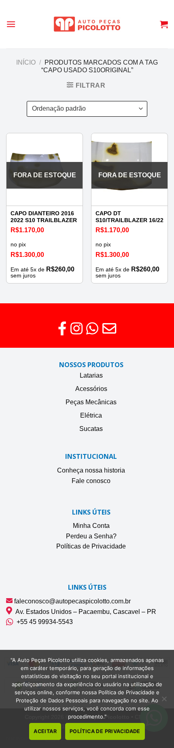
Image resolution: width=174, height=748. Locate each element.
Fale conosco (91, 480)
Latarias (91, 375)
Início (26, 62)
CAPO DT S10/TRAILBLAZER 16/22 (129, 217)
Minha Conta (91, 525)
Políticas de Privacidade (91, 546)
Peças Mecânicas (91, 402)
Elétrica (91, 415)
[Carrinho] (164, 24)
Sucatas (91, 428)
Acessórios (91, 388)
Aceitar (45, 731)
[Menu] (11, 24)
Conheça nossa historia (91, 470)
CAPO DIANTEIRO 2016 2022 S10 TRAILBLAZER (44, 217)
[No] (164, 701)
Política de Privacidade (105, 731)
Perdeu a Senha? (91, 536)
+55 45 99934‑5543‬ (43, 621)
